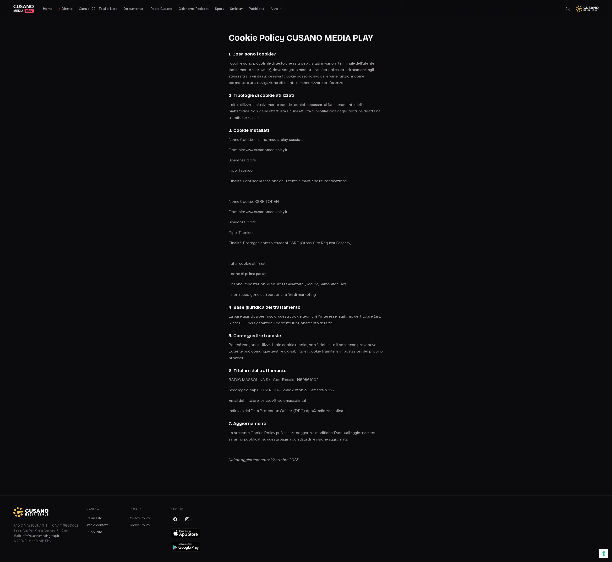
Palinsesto (94, 518)
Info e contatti (97, 525)
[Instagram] (187, 519)
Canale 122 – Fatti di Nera (98, 9)
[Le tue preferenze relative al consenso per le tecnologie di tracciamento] (603, 553)
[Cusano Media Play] (23, 9)
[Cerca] (568, 8)
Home (48, 9)
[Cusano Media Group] (587, 9)
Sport (219, 9)
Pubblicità (256, 9)
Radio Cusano (161, 9)
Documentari (134, 9)
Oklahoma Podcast (193, 9)
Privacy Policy (139, 518)
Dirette (67, 9)
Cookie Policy (139, 525)
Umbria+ (236, 9)
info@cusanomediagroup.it (40, 536)
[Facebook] (175, 519)
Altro (274, 9)
